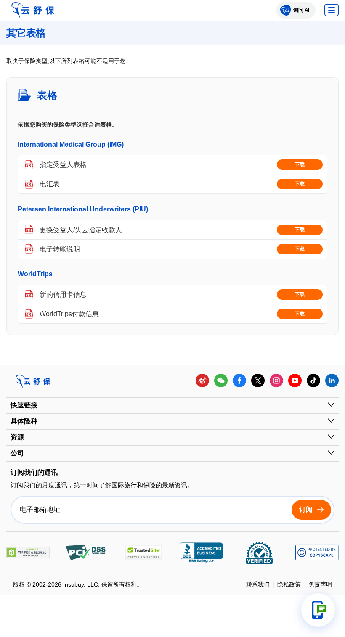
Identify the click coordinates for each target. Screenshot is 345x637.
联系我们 (258, 584)
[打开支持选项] (318, 610)
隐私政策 (289, 584)
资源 (17, 437)
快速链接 (24, 405)
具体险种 (24, 421)
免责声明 (320, 584)
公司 (17, 453)
